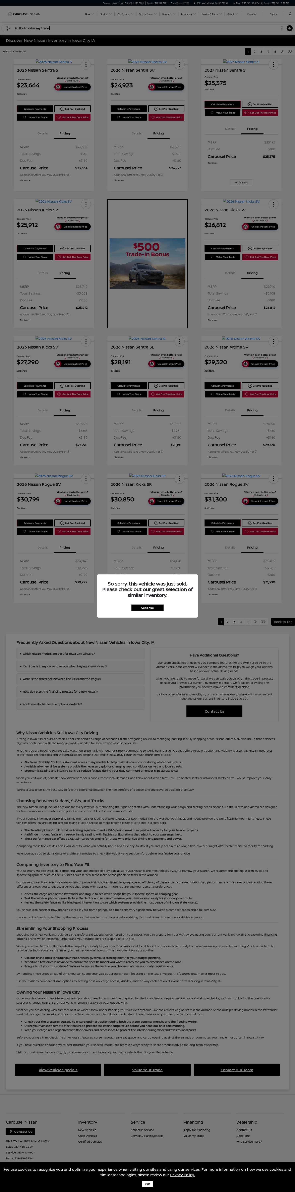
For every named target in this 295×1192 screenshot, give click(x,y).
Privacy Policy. (182, 1174)
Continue (147, 608)
